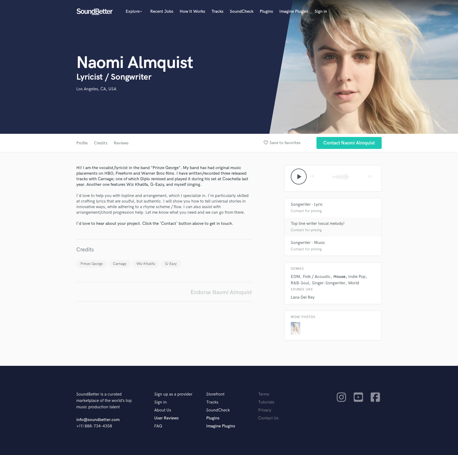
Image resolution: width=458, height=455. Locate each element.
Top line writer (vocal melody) (317, 223)
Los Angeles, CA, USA (96, 89)
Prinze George (92, 263)
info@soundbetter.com (98, 419)
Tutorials (266, 402)
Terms (263, 394)
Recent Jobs (161, 11)
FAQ (158, 426)
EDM (295, 276)
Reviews (121, 143)
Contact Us (268, 418)
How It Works (192, 11)
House (339, 276)
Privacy (264, 410)
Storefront (215, 394)
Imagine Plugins (293, 11)
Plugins (266, 11)
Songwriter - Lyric (307, 204)
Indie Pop (356, 276)
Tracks (217, 11)
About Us (162, 410)
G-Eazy (171, 263)
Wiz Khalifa (145, 263)
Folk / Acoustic (317, 276)
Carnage (119, 263)
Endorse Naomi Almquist (221, 292)
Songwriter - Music (308, 242)
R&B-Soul (300, 283)
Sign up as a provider (173, 394)
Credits (100, 143)
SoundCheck (241, 11)
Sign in (321, 11)
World (353, 283)
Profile (82, 143)
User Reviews (166, 418)
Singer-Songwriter (328, 283)
